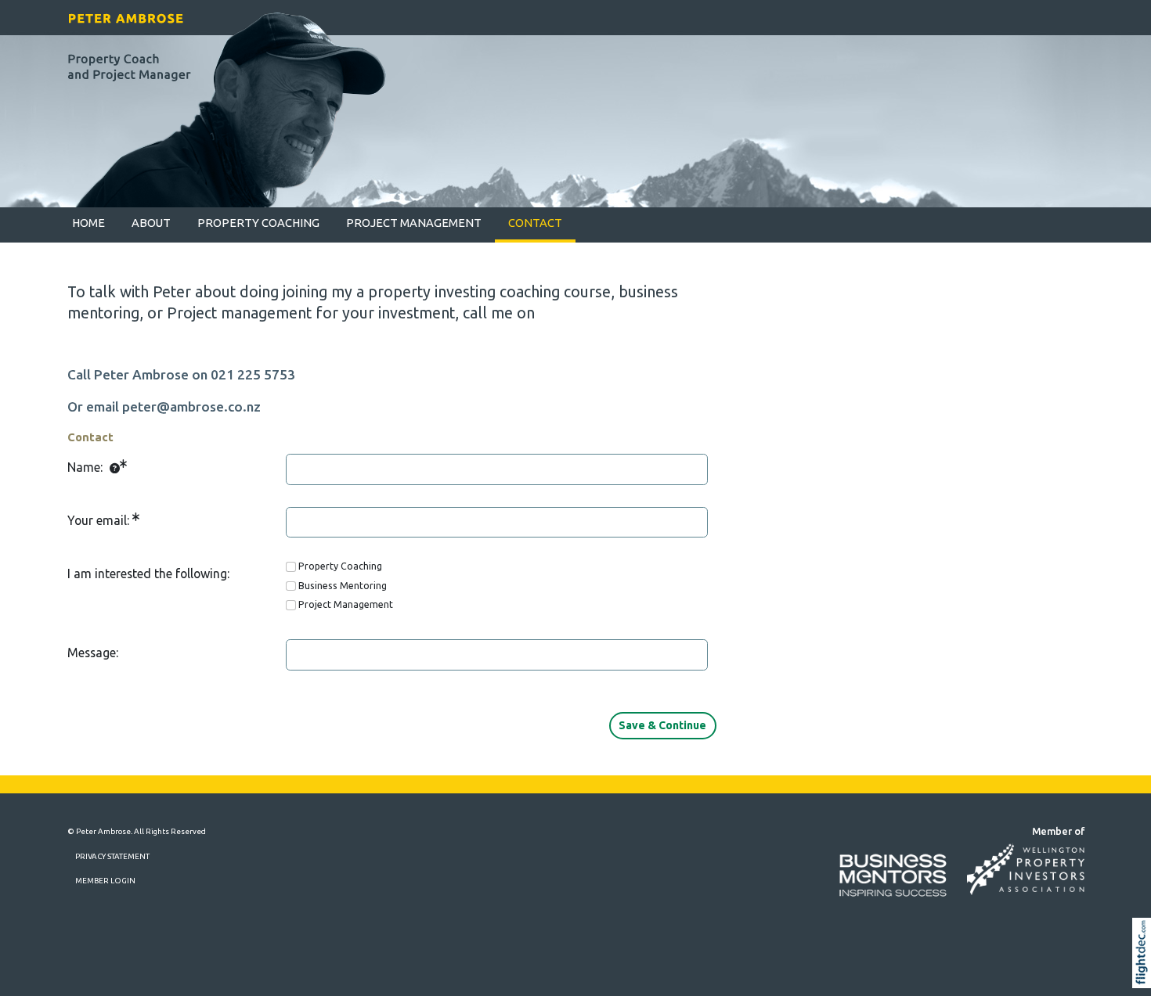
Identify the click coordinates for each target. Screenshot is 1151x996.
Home (88, 222)
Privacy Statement (112, 856)
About (151, 222)
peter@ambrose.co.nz (191, 406)
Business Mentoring (342, 586)
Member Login (105, 880)
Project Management (414, 222)
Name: (86, 467)
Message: (92, 652)
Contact (535, 222)
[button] (1145, 974)
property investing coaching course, (491, 291)
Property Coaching (258, 222)
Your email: (99, 520)
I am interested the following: (148, 573)
